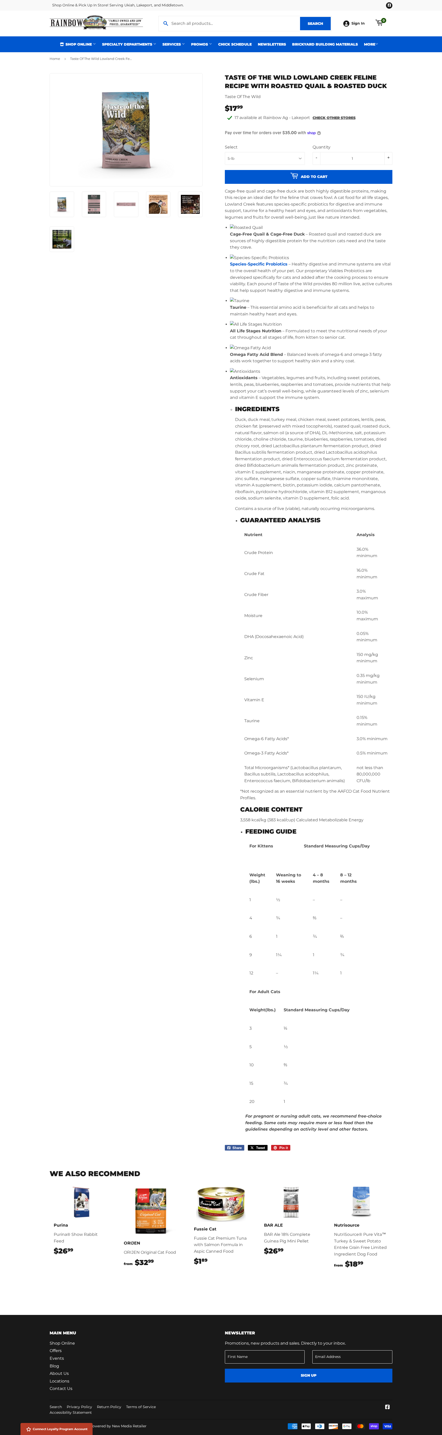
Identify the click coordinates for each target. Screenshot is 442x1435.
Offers (56, 1350)
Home (55, 59)
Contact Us (61, 1388)
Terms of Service (141, 1407)
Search (319, 23)
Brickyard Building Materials (325, 44)
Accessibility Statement (71, 1412)
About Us (59, 1373)
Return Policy (109, 1407)
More (369, 44)
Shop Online (78, 44)
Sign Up (308, 1375)
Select (231, 147)
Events (57, 1358)
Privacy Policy (79, 1407)
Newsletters (272, 44)
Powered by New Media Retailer (118, 1426)
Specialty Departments (127, 44)
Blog (54, 1366)
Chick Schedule (235, 44)
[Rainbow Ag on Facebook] (387, 1407)
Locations (59, 1381)
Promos (200, 44)
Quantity (321, 147)
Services (172, 44)
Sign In (358, 23)
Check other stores (334, 117)
